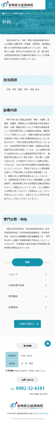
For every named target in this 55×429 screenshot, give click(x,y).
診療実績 (13, 307)
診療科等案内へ (27, 324)
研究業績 (13, 296)
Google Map (42, 414)
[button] (50, 5)
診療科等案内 (18, 13)
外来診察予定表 (16, 285)
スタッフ (13, 274)
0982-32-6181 (27, 388)
